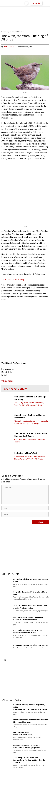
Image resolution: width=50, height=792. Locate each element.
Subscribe (36, 3)
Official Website (7, 381)
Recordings (5, 32)
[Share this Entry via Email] (6, 788)
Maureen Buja (8, 47)
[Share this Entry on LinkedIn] (35, 788)
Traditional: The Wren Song (12, 279)
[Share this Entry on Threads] (42, 788)
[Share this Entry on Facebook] (21, 788)
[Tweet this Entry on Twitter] (28, 788)
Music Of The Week (18, 32)
